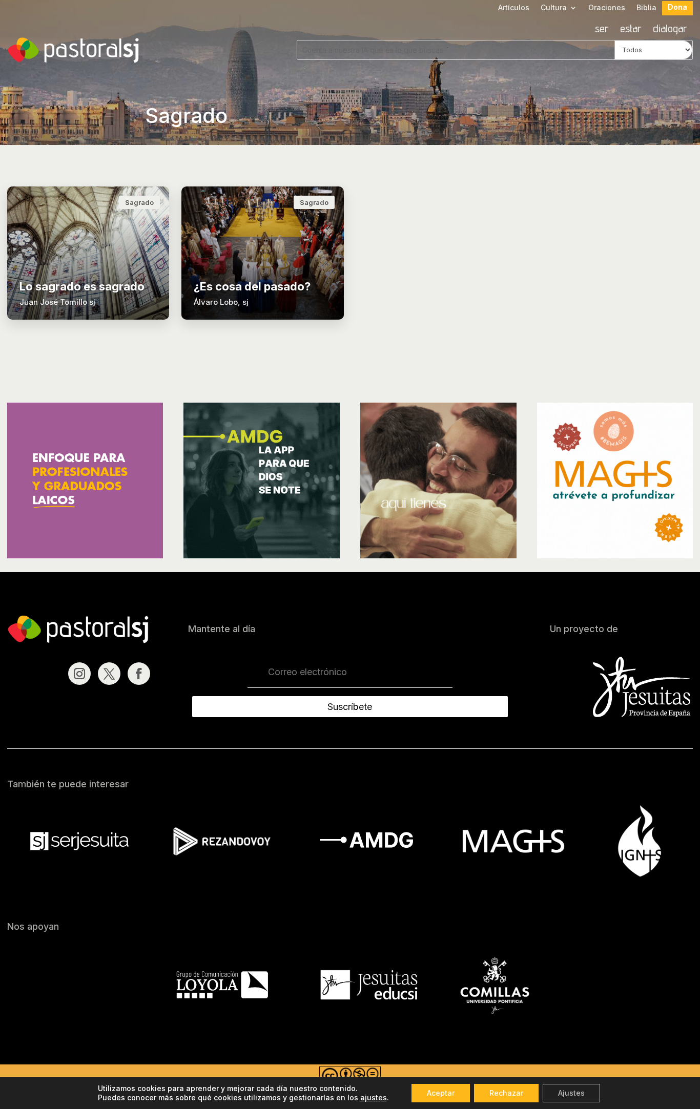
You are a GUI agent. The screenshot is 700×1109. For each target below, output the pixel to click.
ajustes (373, 1097)
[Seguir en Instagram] (79, 673)
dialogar (670, 30)
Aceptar (441, 1093)
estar (631, 30)
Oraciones (606, 8)
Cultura (554, 8)
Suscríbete (349, 706)
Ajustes (571, 1093)
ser (602, 30)
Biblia (646, 8)
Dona (677, 7)
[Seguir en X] (109, 673)
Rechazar (506, 1093)
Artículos (513, 8)
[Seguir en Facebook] (139, 673)
